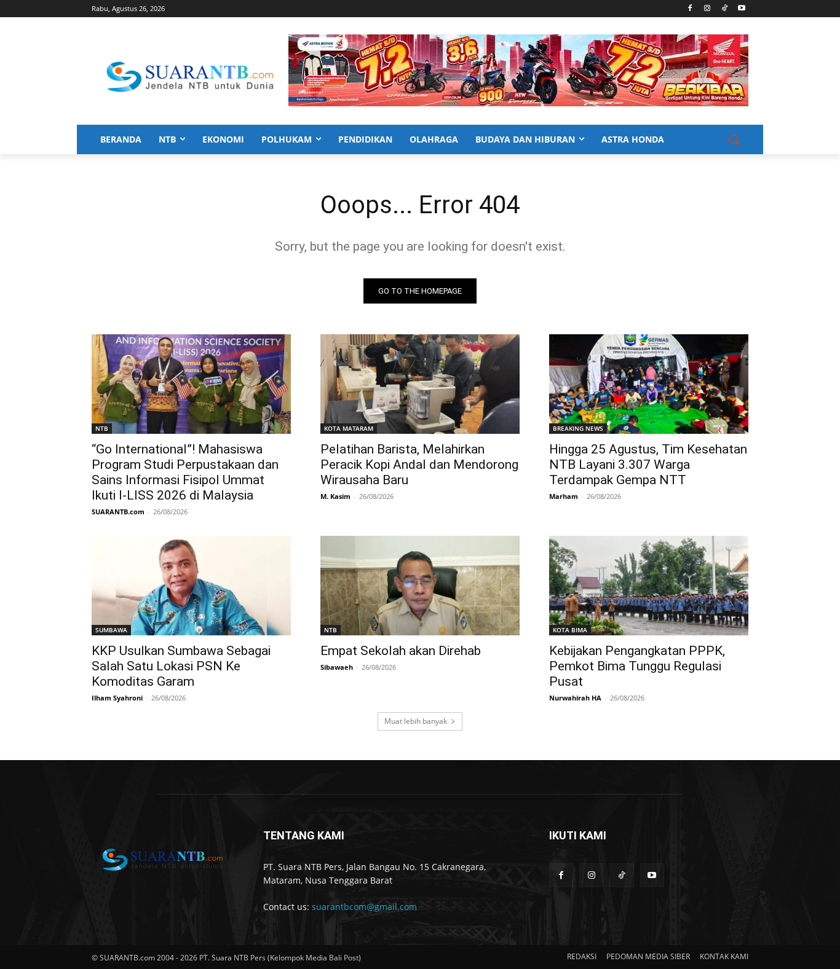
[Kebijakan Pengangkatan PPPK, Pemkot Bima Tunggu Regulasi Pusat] (648, 585)
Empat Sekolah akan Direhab (400, 650)
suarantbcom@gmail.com (364, 906)
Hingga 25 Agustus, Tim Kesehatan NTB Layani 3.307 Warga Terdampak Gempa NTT (648, 464)
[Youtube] (741, 9)
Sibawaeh (336, 667)
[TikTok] (724, 9)
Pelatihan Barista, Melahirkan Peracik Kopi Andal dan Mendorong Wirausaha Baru (419, 464)
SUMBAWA (111, 630)
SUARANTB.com (118, 511)
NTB (101, 428)
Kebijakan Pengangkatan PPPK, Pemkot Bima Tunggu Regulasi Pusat (637, 666)
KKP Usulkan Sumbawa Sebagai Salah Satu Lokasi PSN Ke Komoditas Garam (181, 666)
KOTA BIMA (570, 630)
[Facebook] (690, 9)
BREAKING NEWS (578, 428)
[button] (733, 139)
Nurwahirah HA (575, 697)
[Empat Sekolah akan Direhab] (420, 585)
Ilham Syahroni (117, 697)
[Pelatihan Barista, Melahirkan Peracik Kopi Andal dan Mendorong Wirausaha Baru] (420, 384)
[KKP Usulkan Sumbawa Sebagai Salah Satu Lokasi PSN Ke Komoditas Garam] (191, 585)
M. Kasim (335, 496)
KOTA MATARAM (348, 428)
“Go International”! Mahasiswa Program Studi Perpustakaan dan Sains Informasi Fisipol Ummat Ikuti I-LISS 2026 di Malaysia (185, 472)
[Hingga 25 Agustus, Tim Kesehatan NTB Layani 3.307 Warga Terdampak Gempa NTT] (648, 384)
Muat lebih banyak (415, 721)
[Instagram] (707, 9)
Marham (563, 496)
